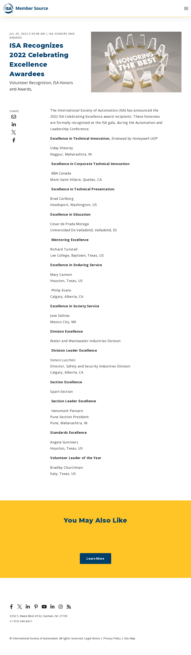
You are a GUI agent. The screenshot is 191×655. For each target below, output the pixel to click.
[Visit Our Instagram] (60, 606)
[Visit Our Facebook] (11, 606)
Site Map (129, 638)
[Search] (181, 30)
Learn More (95, 558)
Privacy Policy (112, 638)
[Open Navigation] (186, 8)
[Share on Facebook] (14, 140)
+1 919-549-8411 (21, 621)
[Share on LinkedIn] (14, 124)
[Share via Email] (14, 116)
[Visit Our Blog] (69, 606)
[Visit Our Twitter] (19, 606)
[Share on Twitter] (14, 132)
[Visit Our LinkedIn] (28, 606)
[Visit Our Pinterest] (36, 606)
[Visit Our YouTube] (44, 606)
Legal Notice (92, 638)
